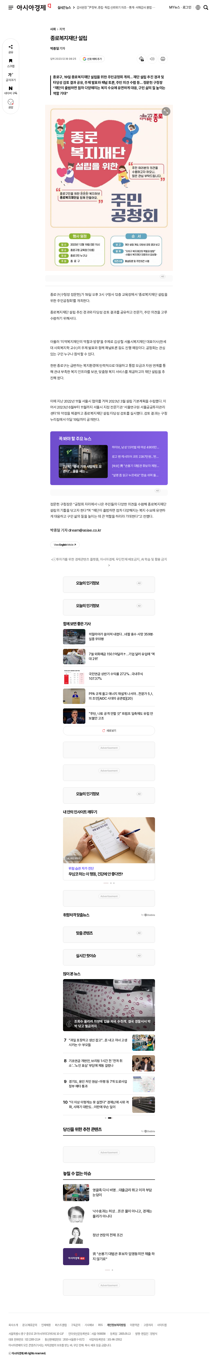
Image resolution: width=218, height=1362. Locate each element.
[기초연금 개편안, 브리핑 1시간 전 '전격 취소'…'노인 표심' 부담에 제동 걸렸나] (143, 1070)
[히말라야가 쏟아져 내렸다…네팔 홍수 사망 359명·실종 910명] (74, 643)
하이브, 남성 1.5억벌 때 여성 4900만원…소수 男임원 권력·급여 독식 (135, 447)
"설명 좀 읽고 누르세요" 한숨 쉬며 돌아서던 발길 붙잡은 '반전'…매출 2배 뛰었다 (135, 475)
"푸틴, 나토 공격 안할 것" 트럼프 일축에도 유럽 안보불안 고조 (121, 716)
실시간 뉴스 (64, 7)
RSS (100, 1325)
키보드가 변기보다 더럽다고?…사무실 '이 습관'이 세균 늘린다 (123, 1213)
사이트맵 (161, 1325)
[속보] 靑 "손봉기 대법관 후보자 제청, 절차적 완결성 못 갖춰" (135, 466)
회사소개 (13, 1325)
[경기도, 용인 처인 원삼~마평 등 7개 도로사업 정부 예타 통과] (143, 1091)
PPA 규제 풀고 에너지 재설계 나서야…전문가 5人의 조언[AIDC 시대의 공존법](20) (121, 696)
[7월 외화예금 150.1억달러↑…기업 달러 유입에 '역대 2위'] (74, 663)
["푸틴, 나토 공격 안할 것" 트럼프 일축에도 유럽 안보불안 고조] (74, 722)
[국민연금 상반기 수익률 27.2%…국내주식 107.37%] (74, 683)
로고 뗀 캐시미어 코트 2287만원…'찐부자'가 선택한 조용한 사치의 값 (135, 457)
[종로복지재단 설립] (109, 188)
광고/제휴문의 (29, 1325)
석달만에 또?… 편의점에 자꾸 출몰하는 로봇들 (123, 1256)
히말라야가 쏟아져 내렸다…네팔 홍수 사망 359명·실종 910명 (121, 636)
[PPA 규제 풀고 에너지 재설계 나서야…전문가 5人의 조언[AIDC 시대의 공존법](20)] (74, 703)
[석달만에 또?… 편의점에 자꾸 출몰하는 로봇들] (76, 1264)
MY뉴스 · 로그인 (180, 7)
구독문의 (75, 1325)
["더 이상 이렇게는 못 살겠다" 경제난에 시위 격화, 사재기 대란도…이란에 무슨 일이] (143, 1112)
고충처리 (148, 1325)
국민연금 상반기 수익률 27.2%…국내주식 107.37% (116, 676)
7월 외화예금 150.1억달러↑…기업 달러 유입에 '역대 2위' (122, 656)
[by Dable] (148, 1131)
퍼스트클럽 (61, 1325)
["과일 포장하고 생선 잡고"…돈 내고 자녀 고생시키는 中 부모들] (143, 1049)
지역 (62, 29)
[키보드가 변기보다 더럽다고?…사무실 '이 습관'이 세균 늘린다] (76, 1221)
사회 (53, 29)
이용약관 (134, 1325)
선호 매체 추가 (94, 59)
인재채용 (46, 1325)
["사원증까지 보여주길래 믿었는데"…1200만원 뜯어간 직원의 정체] (76, 1242)
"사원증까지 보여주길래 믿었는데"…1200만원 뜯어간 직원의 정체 (123, 1235)
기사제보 (89, 1325)
